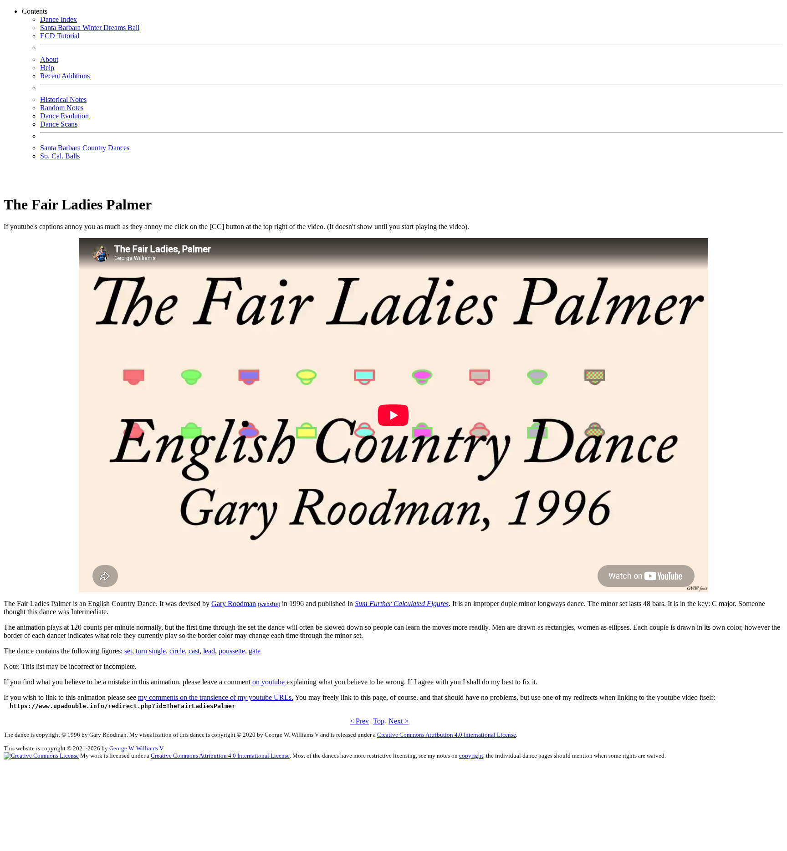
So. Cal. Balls (60, 156)
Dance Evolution (64, 116)
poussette (232, 651)
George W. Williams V (136, 748)
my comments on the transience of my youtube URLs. (215, 697)
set (128, 651)
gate (255, 651)
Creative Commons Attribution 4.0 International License (446, 734)
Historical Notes (63, 99)
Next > (398, 721)
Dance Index (58, 19)
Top (378, 721)
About (49, 59)
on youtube (268, 682)
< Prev (359, 721)
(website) (269, 604)
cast (194, 651)
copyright (471, 755)
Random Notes (61, 108)
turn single (151, 651)
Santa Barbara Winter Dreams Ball (89, 27)
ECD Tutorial (59, 36)
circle (177, 651)
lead (209, 651)
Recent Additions (65, 76)
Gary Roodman (233, 603)
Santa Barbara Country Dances (84, 148)
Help (47, 67)
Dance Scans (58, 124)
